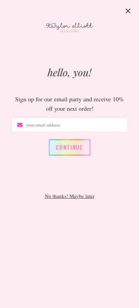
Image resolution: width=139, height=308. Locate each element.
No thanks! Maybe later (69, 196)
